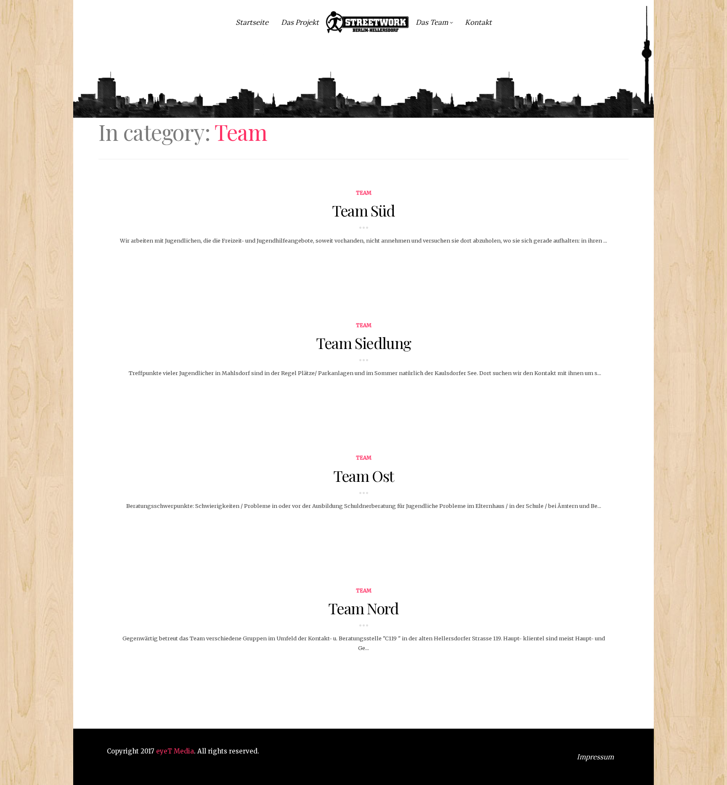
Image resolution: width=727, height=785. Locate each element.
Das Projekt (300, 22)
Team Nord (363, 608)
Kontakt (478, 22)
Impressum (595, 756)
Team (363, 193)
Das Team (432, 22)
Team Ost (363, 475)
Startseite (252, 22)
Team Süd (363, 210)
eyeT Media (175, 751)
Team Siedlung (363, 343)
